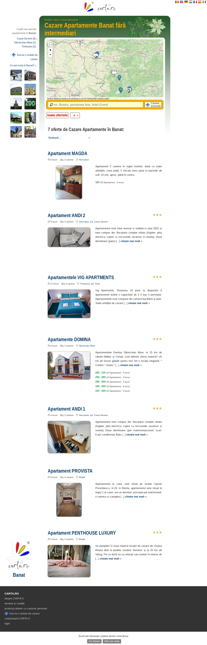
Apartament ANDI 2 (66, 215)
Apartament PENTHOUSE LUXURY (82, 533)
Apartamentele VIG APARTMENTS (81, 277)
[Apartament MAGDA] (69, 196)
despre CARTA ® (14, 598)
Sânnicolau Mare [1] (25, 42)
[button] (119, 78)
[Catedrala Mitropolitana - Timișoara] (15, 104)
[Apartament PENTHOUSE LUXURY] (69, 574)
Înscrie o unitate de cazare (26, 57)
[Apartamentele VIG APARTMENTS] (69, 315)
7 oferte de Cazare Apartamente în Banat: (86, 129)
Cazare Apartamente (69, 20)
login (7, 623)
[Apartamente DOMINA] (69, 377)
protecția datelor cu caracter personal (26, 608)
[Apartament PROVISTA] (68, 514)
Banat (56, 20)
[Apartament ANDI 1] (69, 450)
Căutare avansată (156, 104)
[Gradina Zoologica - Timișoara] (29, 104)
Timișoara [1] (29, 46)
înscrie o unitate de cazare (24, 613)
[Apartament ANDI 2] (69, 244)
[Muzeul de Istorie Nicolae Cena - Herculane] (29, 132)
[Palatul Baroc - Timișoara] (15, 89)
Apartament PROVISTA (70, 471)
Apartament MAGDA (67, 153)
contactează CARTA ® (17, 618)
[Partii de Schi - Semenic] (15, 75)
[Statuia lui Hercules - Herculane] (15, 132)
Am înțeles (94, 641)
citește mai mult (131, 241)
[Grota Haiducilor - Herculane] (29, 118)
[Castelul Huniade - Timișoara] (29, 75)
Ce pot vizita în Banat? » (23, 65)
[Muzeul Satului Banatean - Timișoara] (15, 118)
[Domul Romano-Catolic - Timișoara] (29, 89)
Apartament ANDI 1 (66, 409)
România (48, 20)
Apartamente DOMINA (69, 339)
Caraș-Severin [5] (26, 38)
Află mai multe (112, 641)
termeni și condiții (15, 603)
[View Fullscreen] (50, 43)
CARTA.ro (12, 593)
